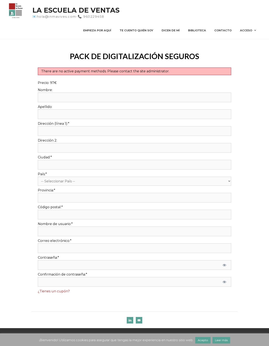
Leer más (221, 340)
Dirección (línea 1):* (53, 124)
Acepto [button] (203, 340)
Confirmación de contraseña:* (62, 274)
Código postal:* (50, 207)
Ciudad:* (45, 157)
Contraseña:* (48, 258)
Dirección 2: (47, 140)
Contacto (223, 30)
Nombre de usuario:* (55, 224)
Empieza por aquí (97, 30)
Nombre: (45, 90)
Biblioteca (197, 30)
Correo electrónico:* (54, 241)
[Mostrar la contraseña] (224, 265)
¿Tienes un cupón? (54, 291)
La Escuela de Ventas (76, 10)
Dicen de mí (171, 30)
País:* (42, 174)
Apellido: (45, 107)
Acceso (246, 30)
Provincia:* (46, 190)
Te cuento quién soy (136, 30)
